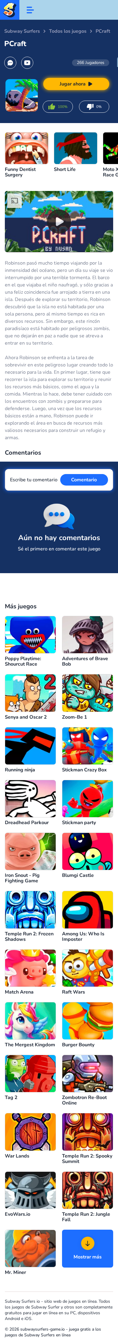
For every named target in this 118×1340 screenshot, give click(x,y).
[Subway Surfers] (9, 10)
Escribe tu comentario (33, 479)
